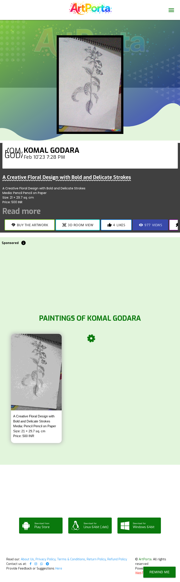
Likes (116, 225)
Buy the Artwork (29, 225)
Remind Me (159, 572)
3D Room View (77, 225)
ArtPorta (145, 559)
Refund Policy (117, 559)
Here (58, 568)
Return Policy (96, 559)
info (23, 243)
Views (150, 225)
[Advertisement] (90, 278)
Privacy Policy (46, 559)
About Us (27, 559)
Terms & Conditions (71, 559)
